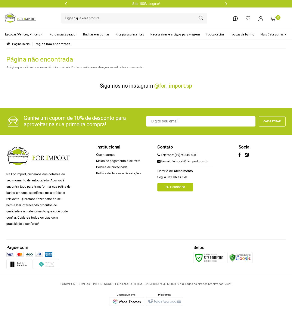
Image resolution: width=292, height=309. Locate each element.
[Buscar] (201, 18)
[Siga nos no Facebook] (239, 155)
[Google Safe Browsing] (240, 257)
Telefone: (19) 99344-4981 (179, 155)
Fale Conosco (175, 187)
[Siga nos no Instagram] (247, 155)
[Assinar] (272, 121)
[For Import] (20, 18)
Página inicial (21, 44)
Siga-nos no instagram (146, 86)
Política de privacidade (111, 167)
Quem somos (105, 155)
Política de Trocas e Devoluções (118, 173)
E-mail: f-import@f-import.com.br (185, 161)
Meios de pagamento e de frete (118, 161)
